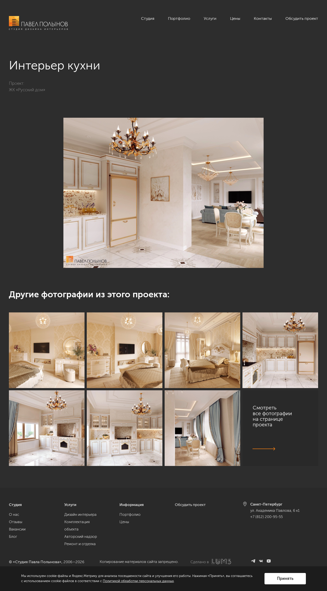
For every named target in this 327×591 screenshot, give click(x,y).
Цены (235, 18)
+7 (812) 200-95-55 (266, 516)
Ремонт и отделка (80, 544)
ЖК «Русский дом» (27, 89)
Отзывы (15, 522)
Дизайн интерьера (80, 514)
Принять (285, 578)
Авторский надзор (80, 536)
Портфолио (179, 18)
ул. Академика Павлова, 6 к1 (275, 510)
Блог (13, 536)
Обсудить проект (301, 18)
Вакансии (17, 529)
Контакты (263, 18)
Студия (147, 18)
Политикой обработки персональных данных (138, 581)
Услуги (210, 18)
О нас (14, 514)
